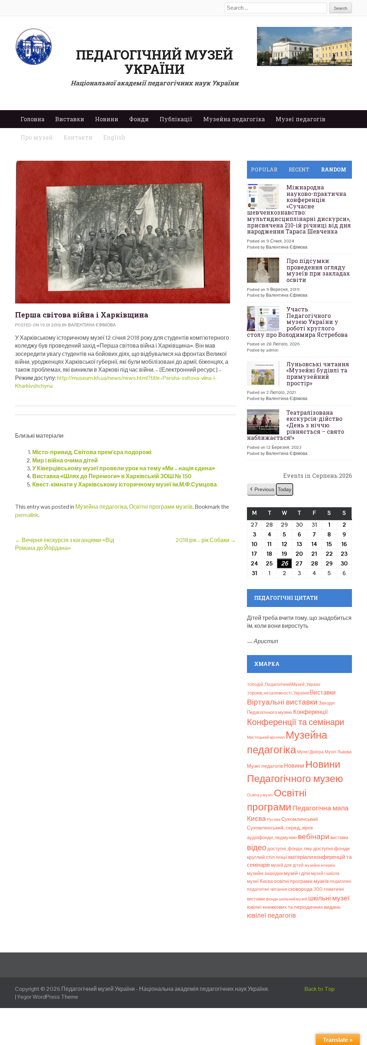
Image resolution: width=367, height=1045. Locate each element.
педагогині (340, 881)
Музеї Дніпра (310, 751)
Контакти (77, 137)
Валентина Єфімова (92, 325)
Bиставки (323, 692)
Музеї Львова (338, 751)
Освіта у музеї (260, 794)
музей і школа (325, 873)
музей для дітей (287, 865)
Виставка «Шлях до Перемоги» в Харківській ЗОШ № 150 (111, 476)
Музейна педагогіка (234, 119)
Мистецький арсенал (266, 737)
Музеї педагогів (300, 119)
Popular (264, 169)
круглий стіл (261, 857)
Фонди (139, 119)
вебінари (313, 836)
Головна (32, 119)
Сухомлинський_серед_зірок (280, 827)
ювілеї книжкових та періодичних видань (293, 907)
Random (333, 169)
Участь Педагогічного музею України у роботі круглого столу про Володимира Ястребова (297, 321)
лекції (281, 857)
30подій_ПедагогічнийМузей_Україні (283, 684)
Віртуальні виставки (282, 702)
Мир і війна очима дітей (65, 460)
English (114, 137)
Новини (106, 119)
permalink (26, 515)
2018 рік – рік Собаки (206, 540)
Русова (273, 819)
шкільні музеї (328, 898)
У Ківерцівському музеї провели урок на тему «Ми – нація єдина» (123, 468)
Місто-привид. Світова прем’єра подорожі (91, 452)
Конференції (310, 712)
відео (256, 847)
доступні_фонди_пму (289, 849)
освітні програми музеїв (301, 881)
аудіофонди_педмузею (272, 837)
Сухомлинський (299, 819)
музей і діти (297, 873)
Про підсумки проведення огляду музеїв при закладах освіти (318, 270)
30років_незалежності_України (278, 693)
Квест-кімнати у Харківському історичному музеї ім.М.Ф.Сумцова (124, 484)
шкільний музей (293, 899)
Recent (299, 169)
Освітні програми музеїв (161, 506)
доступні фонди (331, 848)
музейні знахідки (265, 873)
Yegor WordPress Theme (47, 997)
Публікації (175, 119)
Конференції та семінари (295, 722)
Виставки (69, 119)
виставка (339, 838)
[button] (261, 489)
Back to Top (320, 989)
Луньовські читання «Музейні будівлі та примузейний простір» (317, 373)
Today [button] (284, 489)
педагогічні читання (267, 889)
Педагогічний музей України (154, 61)
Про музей (36, 137)
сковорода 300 (305, 889)
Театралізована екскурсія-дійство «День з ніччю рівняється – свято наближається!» (295, 425)
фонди (272, 899)
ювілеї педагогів (271, 915)
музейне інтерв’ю (320, 865)
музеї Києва (260, 881)
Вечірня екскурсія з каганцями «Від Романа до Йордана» (64, 544)
